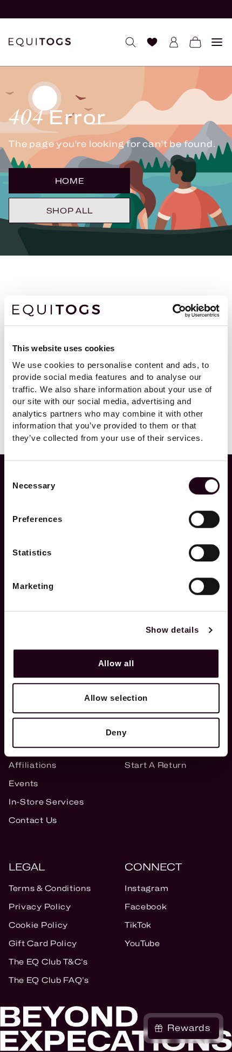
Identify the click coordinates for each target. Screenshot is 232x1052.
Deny (116, 732)
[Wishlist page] (148, 42)
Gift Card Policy (43, 943)
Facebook (146, 906)
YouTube (142, 943)
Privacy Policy (40, 906)
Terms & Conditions (50, 888)
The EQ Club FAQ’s (49, 979)
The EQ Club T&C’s (48, 961)
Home (69, 180)
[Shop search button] (126, 42)
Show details (172, 629)
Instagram (146, 888)
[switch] (204, 519)
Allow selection (116, 697)
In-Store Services (46, 801)
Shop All (69, 210)
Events (23, 783)
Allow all (116, 663)
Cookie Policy (38, 924)
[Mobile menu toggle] (212, 42)
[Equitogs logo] (40, 42)
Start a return (156, 764)
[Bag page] (191, 42)
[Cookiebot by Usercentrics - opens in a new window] (172, 311)
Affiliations (32, 764)
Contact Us (33, 820)
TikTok (138, 924)
